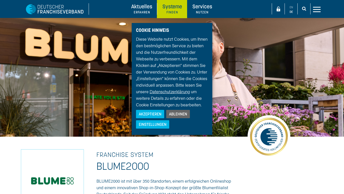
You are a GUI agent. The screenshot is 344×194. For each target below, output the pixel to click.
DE (291, 12)
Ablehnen (178, 113)
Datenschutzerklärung (170, 91)
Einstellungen (152, 124)
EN (291, 7)
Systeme (172, 8)
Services (202, 8)
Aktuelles (141, 8)
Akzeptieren (150, 113)
